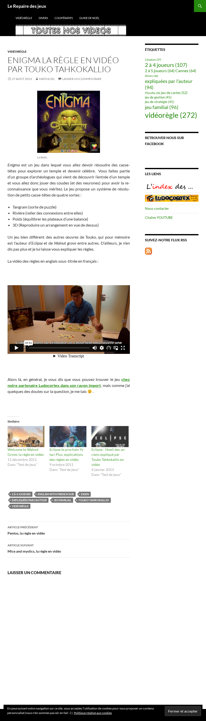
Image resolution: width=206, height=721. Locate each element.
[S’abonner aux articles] (148, 250)
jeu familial (62, 500)
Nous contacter (157, 208)
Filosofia (152, 92)
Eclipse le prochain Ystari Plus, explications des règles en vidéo (66, 454)
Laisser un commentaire (81, 79)
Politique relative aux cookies (93, 713)
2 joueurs (153, 59)
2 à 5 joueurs (160, 70)
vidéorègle (24, 18)
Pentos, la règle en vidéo (26, 530)
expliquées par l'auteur (29, 500)
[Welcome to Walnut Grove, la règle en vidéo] (26, 436)
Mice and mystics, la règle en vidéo (34, 548)
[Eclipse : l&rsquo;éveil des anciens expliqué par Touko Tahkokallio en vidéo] (109, 436)
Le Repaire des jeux (27, 6)
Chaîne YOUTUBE (159, 217)
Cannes (185, 70)
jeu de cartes (174, 92)
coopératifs (64, 18)
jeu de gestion (158, 97)
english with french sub (56, 494)
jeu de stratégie (159, 102)
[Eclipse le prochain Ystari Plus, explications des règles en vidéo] (67, 436)
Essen (85, 494)
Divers (43, 18)
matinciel (47, 79)
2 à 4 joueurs (21, 494)
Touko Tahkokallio (93, 500)
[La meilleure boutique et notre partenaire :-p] (171, 198)
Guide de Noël (89, 18)
